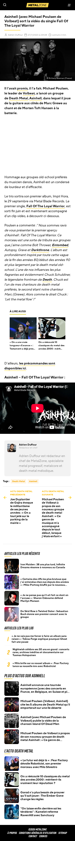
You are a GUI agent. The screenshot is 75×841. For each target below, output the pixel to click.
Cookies (43, 836)
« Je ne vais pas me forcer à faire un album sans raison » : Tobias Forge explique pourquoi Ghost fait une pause (39, 639)
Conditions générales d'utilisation (37, 833)
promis (22, 88)
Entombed (60, 245)
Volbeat (29, 93)
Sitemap (62, 833)
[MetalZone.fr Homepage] (37, 5)
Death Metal (18, 98)
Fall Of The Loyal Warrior (45, 206)
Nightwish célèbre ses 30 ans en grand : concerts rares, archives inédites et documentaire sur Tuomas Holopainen (41, 652)
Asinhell (35, 98)
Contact (33, 836)
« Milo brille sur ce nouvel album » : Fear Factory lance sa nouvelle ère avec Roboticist (41, 665)
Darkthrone (40, 250)
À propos (12, 833)
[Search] (19, 5)
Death (47, 279)
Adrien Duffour (15, 34)
